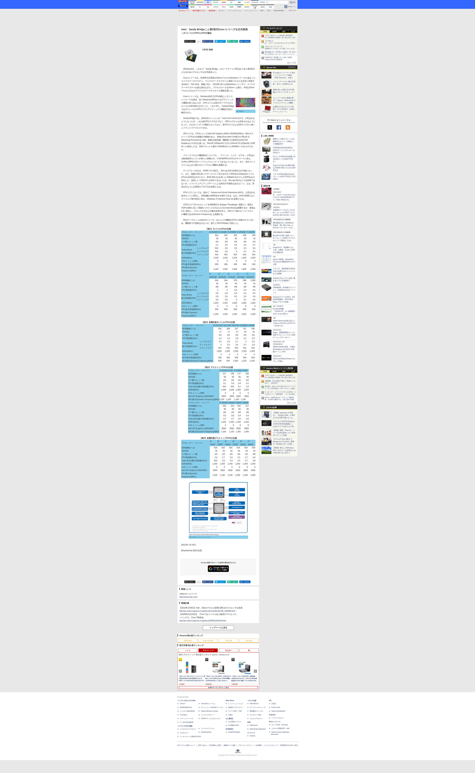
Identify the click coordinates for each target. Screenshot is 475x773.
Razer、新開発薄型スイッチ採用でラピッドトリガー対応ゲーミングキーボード (284, 334)
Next (256, 671)
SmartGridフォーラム (208, 704)
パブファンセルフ (277, 718)
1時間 (265, 31)
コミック (249, 641)
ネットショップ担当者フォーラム (212, 707)
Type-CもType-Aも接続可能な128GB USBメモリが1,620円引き (284, 167)
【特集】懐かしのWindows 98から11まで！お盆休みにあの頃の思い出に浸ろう (284, 450)
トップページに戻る (218, 628)
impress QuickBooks (278, 711)
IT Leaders (183, 715)
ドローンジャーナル (186, 718)
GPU (262, 11)
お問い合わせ (202, 745)
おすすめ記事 (271, 407)
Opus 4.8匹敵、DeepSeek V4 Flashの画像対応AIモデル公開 (284, 261)
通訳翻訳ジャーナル (256, 711)
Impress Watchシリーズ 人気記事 (279, 368)
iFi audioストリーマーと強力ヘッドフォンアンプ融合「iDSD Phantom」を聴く (284, 75)
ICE (270, 700)
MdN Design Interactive (258, 729)
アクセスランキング (274, 28)
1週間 (283, 31)
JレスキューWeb (255, 715)
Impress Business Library (209, 711)
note (234, 41)
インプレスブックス (207, 728)
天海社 (274, 704)
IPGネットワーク (274, 721)
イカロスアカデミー (256, 718)
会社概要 (258, 745)
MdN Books (254, 725)
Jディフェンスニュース (257, 707)
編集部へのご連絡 (230, 745)
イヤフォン (187, 641)
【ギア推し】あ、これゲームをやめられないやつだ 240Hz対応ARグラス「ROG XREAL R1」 (280, 43)
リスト (199, 41)
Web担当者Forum (186, 707)
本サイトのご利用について (186, 745)
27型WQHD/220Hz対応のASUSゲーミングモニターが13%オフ (284, 150)
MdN (249, 722)
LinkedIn (246, 41)
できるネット (184, 733)
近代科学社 (229, 729)
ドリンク (228, 641)
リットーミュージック (235, 704)
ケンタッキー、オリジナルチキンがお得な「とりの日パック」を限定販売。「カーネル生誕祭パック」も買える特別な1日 (280, 394)
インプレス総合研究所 (187, 711)
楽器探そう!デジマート (235, 707)
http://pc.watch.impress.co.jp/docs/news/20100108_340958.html (207, 611)
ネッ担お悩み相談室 (186, 722)
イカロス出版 (251, 700)
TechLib (252, 736)
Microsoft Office (279, 11)
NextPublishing (206, 732)
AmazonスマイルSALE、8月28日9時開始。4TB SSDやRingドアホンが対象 (284, 299)
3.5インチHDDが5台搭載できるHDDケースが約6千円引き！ (284, 158)
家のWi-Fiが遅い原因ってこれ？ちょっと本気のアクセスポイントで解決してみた (284, 237)
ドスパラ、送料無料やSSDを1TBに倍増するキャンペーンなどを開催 (284, 271)
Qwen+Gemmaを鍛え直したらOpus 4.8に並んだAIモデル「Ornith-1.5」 (284, 323)
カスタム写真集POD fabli (280, 728)
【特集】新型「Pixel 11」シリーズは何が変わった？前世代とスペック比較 (284, 432)
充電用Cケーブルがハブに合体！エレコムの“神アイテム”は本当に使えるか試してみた (284, 212)
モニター (222, 11)
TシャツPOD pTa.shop (280, 725)
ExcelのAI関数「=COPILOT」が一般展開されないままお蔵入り (284, 311)
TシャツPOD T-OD (235, 711)
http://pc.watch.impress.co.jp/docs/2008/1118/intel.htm (202, 621)
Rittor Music (230, 700)
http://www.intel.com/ (188, 597)
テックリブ (251, 733)
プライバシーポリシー (245, 745)
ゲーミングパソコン (235, 11)
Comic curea (276, 707)
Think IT (182, 704)
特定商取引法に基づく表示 (289, 745)
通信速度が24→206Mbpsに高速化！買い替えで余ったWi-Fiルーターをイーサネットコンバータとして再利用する (281, 54)
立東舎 (230, 715)
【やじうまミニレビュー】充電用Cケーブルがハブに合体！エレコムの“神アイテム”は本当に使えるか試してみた (280, 49)
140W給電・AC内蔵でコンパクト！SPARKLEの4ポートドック (284, 289)
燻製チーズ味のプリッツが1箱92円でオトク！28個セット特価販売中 (284, 141)
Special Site (271, 67)
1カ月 (293, 31)
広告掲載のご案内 (215, 745)
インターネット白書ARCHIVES (190, 736)
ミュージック (208, 641)
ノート (187, 650)
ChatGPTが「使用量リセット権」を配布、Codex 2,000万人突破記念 (284, 249)
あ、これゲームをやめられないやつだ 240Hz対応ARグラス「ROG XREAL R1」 (284, 197)
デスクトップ (208, 650)
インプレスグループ (270, 745)
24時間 (274, 31)
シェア (209, 41)
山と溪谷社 (229, 718)
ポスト (192, 41)
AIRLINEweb (254, 704)
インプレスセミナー (207, 715)
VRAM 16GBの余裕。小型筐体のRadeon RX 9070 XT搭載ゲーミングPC (284, 349)
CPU (268, 11)
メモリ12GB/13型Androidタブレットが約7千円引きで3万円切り (284, 176)
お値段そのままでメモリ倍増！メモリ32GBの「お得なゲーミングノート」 (284, 109)
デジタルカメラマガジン (188, 729)
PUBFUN (272, 715)
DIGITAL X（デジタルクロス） (211, 718)
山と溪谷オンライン (235, 721)
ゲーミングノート (251, 11)
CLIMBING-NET (233, 725)
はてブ (222, 41)
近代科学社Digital (234, 732)
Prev (181, 671)
